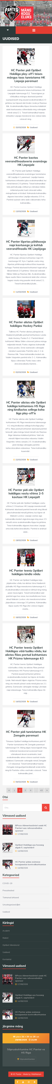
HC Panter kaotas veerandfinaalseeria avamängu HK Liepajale (26, 161)
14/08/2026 (22, 851)
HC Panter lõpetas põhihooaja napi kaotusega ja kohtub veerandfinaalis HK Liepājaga (26, 245)
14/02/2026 (21, 701)
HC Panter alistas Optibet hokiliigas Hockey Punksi (26, 324)
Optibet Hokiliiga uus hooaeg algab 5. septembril (29, 846)
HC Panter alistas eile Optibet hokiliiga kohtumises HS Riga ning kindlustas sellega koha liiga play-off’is (26, 408)
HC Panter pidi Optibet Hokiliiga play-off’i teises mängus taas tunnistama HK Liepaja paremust (26, 76)
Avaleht (6, 931)
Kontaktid (7, 959)
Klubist (5, 938)
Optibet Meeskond (11, 945)
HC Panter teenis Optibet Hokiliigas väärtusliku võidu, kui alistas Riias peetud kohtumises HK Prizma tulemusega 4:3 (26, 653)
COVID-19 (7, 883)
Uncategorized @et (11, 904)
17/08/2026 (22, 834)
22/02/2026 (21, 459)
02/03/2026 (21, 372)
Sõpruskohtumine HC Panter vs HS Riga (26, 1051)
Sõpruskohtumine (27, 1059)
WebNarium (36, 1074)
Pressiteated (8, 890)
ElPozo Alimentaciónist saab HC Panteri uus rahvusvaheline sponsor (31, 828)
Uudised (33, 127)
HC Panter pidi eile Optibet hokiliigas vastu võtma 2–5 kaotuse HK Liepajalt (26, 493)
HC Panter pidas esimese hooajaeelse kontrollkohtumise (30, 863)
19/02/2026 (21, 540)
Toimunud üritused (11, 897)
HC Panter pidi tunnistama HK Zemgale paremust (26, 733)
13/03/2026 (21, 211)
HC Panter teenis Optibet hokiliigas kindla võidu (26, 572)
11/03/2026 (21, 292)
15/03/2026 (21, 127)
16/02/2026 (21, 617)
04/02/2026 (21, 782)
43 (41, 790)
